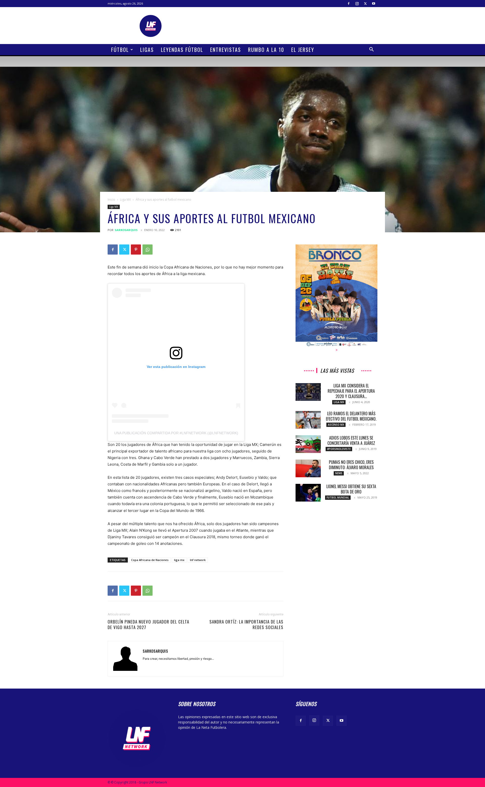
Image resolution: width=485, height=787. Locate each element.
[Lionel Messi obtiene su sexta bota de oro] (308, 493)
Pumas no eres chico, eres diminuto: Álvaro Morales (351, 464)
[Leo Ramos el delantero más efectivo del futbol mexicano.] (308, 420)
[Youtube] (373, 3)
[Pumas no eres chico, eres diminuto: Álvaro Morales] (308, 468)
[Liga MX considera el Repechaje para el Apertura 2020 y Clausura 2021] (308, 392)
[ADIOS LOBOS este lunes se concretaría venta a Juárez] (308, 444)
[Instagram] (357, 3)
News (338, 473)
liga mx (179, 560)
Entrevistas (225, 49)
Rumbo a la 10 (266, 49)
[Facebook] (348, 3)
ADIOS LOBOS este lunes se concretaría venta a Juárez (351, 440)
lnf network (198, 560)
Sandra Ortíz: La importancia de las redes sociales (246, 624)
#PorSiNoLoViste (339, 449)
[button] (371, 50)
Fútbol (120, 49)
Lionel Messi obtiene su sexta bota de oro (351, 489)
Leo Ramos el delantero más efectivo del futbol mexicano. (351, 416)
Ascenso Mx (336, 424)
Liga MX (125, 199)
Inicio (111, 199)
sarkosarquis (126, 230)
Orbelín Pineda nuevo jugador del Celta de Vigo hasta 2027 (148, 624)
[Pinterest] (136, 249)
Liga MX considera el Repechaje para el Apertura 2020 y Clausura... (351, 391)
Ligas (147, 49)
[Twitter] (365, 3)
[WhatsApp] (147, 249)
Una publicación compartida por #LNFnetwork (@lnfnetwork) (176, 433)
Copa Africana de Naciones (149, 560)
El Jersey (302, 49)
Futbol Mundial (338, 497)
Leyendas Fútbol (182, 49)
